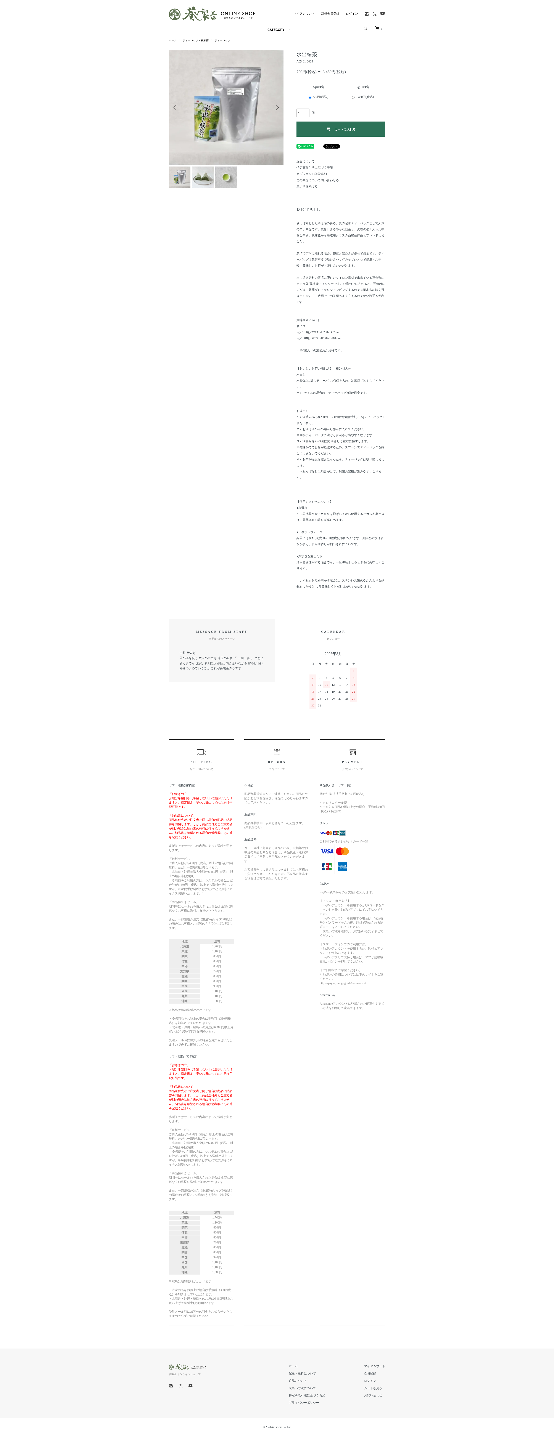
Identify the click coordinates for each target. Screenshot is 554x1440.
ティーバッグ (222, 40)
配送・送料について (302, 1373)
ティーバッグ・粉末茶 (196, 40)
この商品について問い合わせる (317, 180)
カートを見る (373, 1388)
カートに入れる (345, 129)
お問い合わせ (373, 1395)
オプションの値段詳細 (311, 174)
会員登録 (370, 1373)
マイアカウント (304, 13)
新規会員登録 (330, 13)
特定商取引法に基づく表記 (314, 167)
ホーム (173, 40)
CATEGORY (275, 29)
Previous (175, 107)
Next (277, 107)
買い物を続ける (307, 186)
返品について (305, 161)
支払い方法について (302, 1388)
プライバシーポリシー (304, 1402)
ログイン (352, 13)
